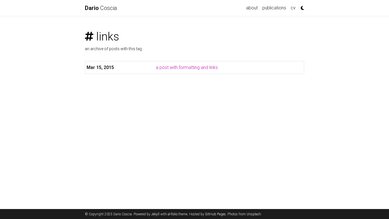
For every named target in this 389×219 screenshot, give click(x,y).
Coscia (101, 8)
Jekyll (155, 214)
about (252, 8)
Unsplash (254, 214)
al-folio (172, 214)
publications (274, 8)
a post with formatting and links (187, 67)
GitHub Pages (215, 214)
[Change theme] (301, 6)
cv (293, 8)
